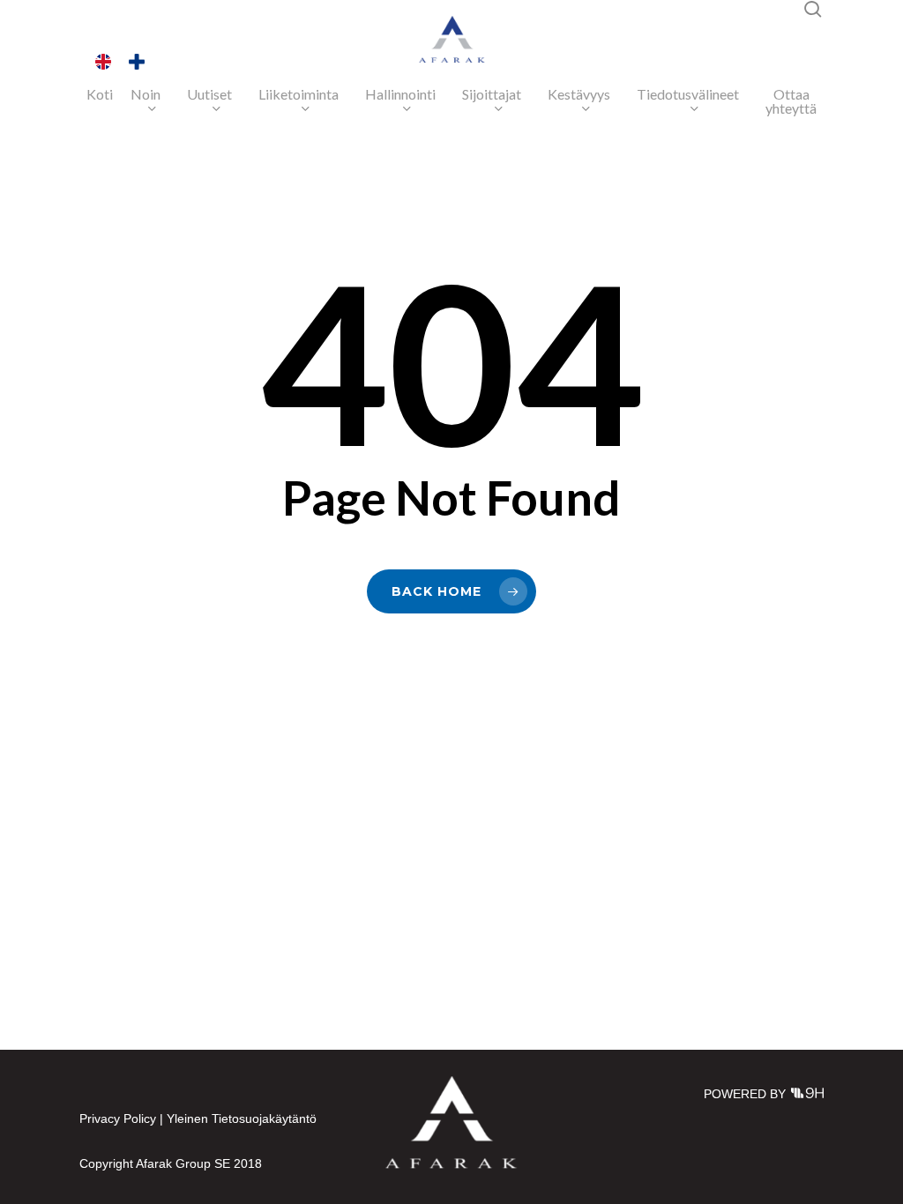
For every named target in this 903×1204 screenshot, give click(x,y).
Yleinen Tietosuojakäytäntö (242, 1118)
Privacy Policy (117, 1118)
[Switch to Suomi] (136, 62)
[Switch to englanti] (103, 62)
